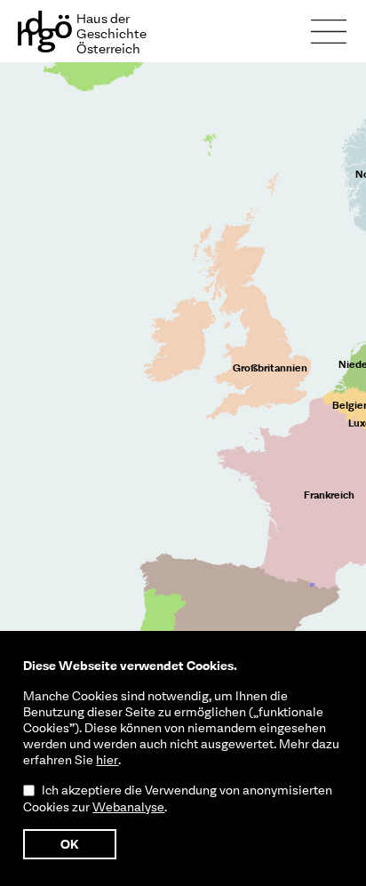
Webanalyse (128, 807)
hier (107, 760)
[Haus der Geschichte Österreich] (6, 9)
